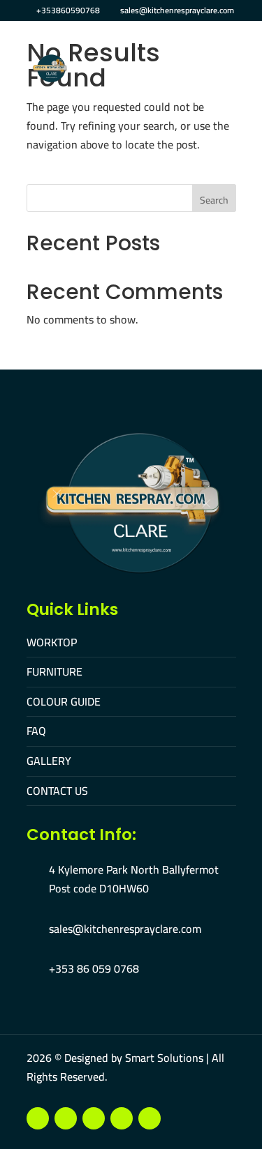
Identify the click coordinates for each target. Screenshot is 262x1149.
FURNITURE (54, 671)
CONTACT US (57, 790)
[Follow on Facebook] (38, 1118)
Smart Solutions (164, 1057)
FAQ (36, 730)
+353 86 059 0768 (94, 968)
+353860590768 (68, 10)
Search (214, 200)
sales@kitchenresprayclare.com (125, 928)
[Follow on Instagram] (93, 1118)
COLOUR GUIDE (64, 701)
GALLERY (49, 760)
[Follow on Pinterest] (121, 1118)
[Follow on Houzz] (149, 1118)
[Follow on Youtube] (65, 1118)
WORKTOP (52, 642)
